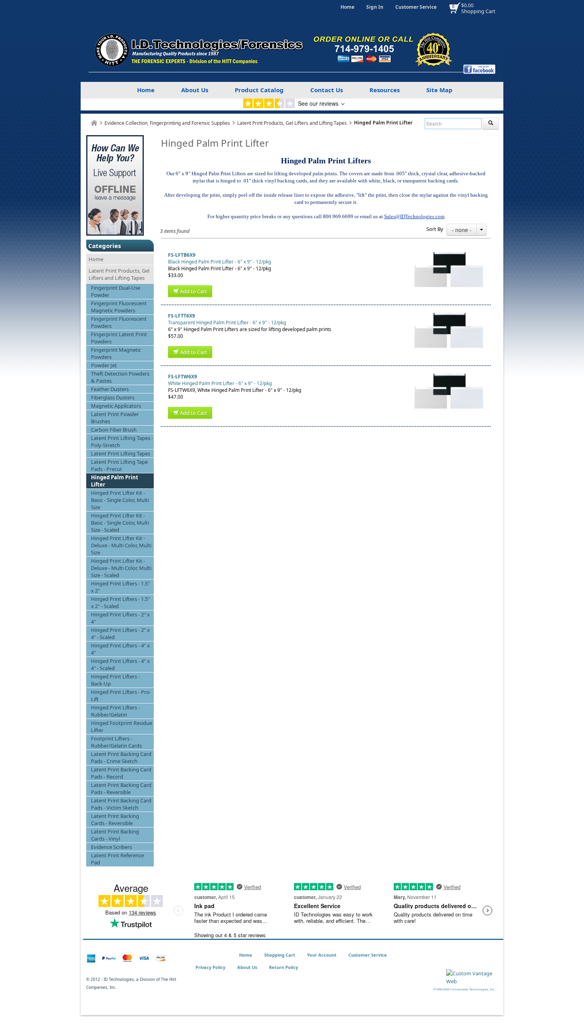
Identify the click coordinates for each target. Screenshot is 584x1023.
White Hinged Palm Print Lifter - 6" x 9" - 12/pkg (220, 383)
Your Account (321, 955)
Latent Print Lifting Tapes (120, 453)
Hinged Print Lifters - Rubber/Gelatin (115, 711)
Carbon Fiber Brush (114, 429)
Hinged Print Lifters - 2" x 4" (120, 618)
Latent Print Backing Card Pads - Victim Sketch (121, 804)
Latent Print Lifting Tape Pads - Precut (119, 465)
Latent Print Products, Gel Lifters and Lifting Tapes (292, 123)
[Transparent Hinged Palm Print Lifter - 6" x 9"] (448, 315)
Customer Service (416, 7)
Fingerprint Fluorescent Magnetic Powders (119, 307)
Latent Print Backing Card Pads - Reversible (121, 788)
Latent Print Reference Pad (117, 859)
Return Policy (283, 967)
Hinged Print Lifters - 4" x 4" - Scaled (120, 664)
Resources (384, 90)
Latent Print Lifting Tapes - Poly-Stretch (122, 441)
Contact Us (326, 90)
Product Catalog (259, 90)
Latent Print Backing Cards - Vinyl (115, 835)
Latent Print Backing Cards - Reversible (115, 819)
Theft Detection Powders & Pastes (120, 377)
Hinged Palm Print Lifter (114, 481)
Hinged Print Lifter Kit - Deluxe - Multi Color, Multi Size (121, 545)
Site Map (439, 90)
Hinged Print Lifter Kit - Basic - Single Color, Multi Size (120, 500)
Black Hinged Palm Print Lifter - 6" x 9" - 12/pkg (219, 261)
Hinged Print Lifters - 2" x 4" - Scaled (120, 633)
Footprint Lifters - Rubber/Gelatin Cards (116, 742)
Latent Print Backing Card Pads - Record (121, 773)
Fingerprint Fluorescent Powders (119, 322)
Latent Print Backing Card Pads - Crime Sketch (121, 757)
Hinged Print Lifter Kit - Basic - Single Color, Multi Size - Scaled (120, 522)
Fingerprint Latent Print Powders (119, 338)
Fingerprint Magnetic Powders (116, 353)
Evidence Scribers (111, 847)
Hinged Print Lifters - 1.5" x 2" (120, 587)
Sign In (374, 7)
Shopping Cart (478, 11)
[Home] (94, 123)
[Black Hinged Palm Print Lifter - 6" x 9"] (448, 255)
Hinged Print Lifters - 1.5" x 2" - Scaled (120, 602)
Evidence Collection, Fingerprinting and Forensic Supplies (167, 123)
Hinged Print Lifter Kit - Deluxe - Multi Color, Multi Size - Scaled (121, 568)
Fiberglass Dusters (112, 397)
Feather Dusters (110, 389)
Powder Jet (104, 365)
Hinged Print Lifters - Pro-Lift (121, 695)
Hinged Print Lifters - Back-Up (115, 680)
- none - (462, 230)
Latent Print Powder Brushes (115, 418)
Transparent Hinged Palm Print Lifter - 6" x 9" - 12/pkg (227, 322)
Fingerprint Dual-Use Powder (115, 291)
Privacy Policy (210, 967)
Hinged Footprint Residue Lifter (121, 726)
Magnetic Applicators (116, 405)
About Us (194, 90)
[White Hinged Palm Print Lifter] (448, 376)
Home (347, 7)
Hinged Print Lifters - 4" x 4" (120, 649)
